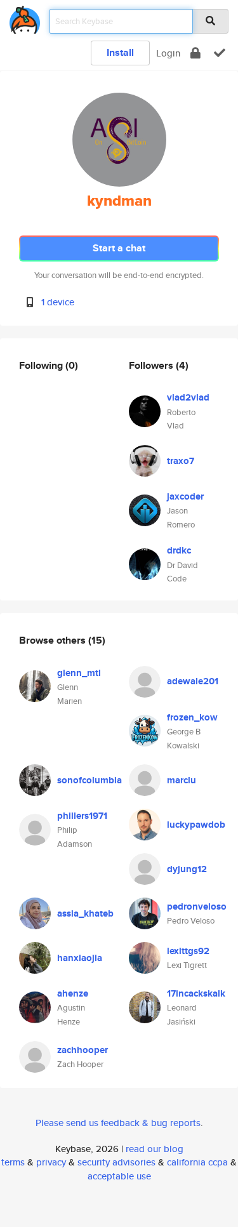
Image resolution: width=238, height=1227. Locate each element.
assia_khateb (85, 913)
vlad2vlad (188, 397)
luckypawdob (196, 825)
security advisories (116, 1162)
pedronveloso (197, 906)
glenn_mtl (79, 673)
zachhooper (82, 1050)
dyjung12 (187, 869)
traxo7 (180, 461)
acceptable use (119, 1176)
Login (168, 53)
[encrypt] (195, 53)
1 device (57, 301)
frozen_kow (192, 717)
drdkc (179, 550)
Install (120, 52)
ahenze (72, 993)
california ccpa (197, 1162)
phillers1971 (82, 816)
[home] (25, 17)
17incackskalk (196, 993)
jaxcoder (185, 496)
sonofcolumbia (89, 780)
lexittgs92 (188, 951)
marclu (181, 780)
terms (13, 1162)
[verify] (219, 53)
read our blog (154, 1148)
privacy (51, 1162)
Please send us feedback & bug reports (118, 1122)
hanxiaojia (79, 958)
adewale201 (192, 681)
